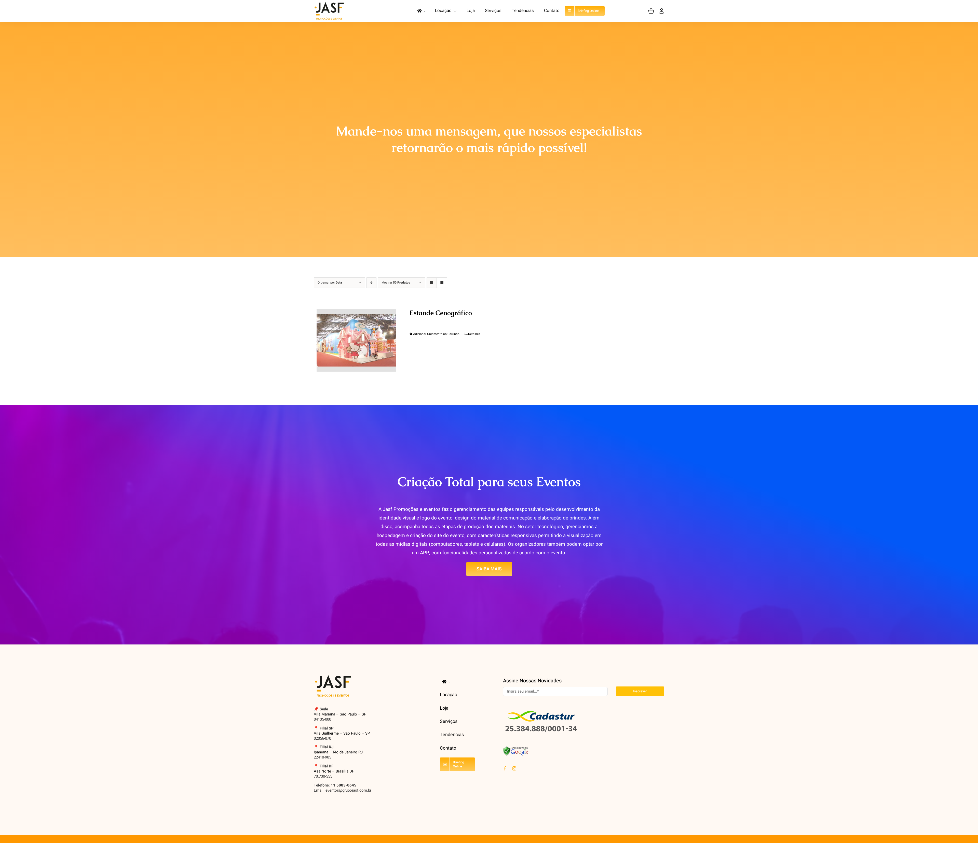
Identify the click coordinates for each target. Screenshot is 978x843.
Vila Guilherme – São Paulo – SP (342, 733)
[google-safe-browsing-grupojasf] (515, 748)
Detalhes (474, 334)
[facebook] (505, 768)
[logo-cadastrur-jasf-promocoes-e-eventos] (541, 708)
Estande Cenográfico (441, 312)
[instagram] (514, 768)
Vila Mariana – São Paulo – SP (340, 714)
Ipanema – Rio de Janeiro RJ (338, 752)
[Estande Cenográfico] (356, 340)
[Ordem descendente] (371, 282)
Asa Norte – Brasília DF (334, 771)
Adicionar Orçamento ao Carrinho (436, 334)
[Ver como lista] (442, 283)
